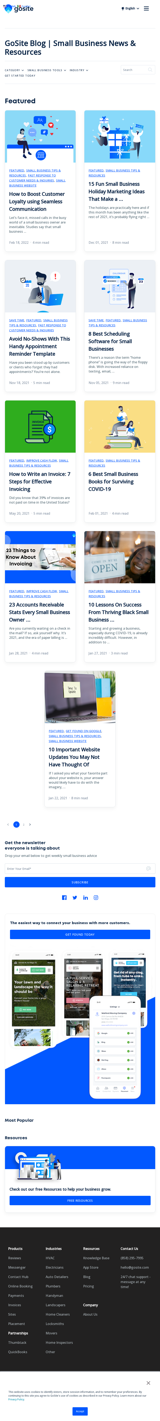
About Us (90, 1314)
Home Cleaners (58, 1314)
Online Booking (20, 1286)
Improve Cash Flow (41, 460)
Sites (12, 1314)
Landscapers (55, 1305)
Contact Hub (18, 1276)
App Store (90, 1267)
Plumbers (53, 1286)
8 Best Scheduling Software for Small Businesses (110, 341)
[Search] (150, 69)
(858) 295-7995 (132, 1258)
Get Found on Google (83, 731)
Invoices (14, 1305)
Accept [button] (80, 1411)
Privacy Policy (16, 1399)
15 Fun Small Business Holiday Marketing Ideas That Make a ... (117, 191)
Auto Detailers (57, 1276)
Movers (51, 1333)
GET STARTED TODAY (20, 75)
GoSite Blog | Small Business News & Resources (70, 47)
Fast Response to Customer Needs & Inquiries (32, 177)
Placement (16, 1323)
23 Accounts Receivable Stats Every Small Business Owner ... (39, 612)
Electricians (55, 1267)
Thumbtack (17, 1342)
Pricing (88, 1286)
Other (50, 1352)
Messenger (17, 1267)
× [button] (148, 1383)
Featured (16, 170)
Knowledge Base (96, 1258)
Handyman (54, 1295)
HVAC (50, 1258)
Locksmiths (55, 1323)
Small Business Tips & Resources (114, 172)
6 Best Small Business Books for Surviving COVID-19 (113, 481)
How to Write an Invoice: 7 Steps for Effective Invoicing (39, 481)
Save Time (16, 320)
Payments (16, 1295)
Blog (86, 1276)
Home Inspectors (59, 1342)
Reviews (14, 1258)
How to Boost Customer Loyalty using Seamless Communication (37, 201)
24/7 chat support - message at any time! (136, 1281)
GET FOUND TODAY (79, 934)
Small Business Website (67, 741)
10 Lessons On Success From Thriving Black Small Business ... (119, 612)
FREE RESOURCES (80, 1200)
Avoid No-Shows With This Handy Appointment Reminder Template (39, 346)
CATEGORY (12, 70)
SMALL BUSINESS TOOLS (45, 70)
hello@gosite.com (135, 1267)
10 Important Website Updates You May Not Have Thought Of (74, 757)
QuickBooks (17, 1352)
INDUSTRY (77, 70)
